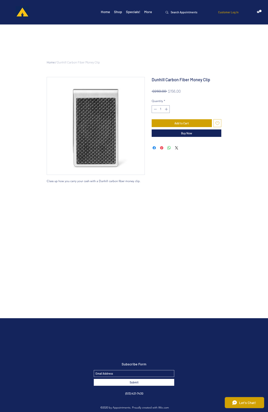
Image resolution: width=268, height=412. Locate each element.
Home (51, 62)
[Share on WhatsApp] (169, 147)
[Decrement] (155, 109)
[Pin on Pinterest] (161, 147)
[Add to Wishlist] (217, 123)
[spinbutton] (161, 109)
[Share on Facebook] (154, 147)
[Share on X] (176, 147)
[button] (259, 11)
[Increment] (166, 109)
